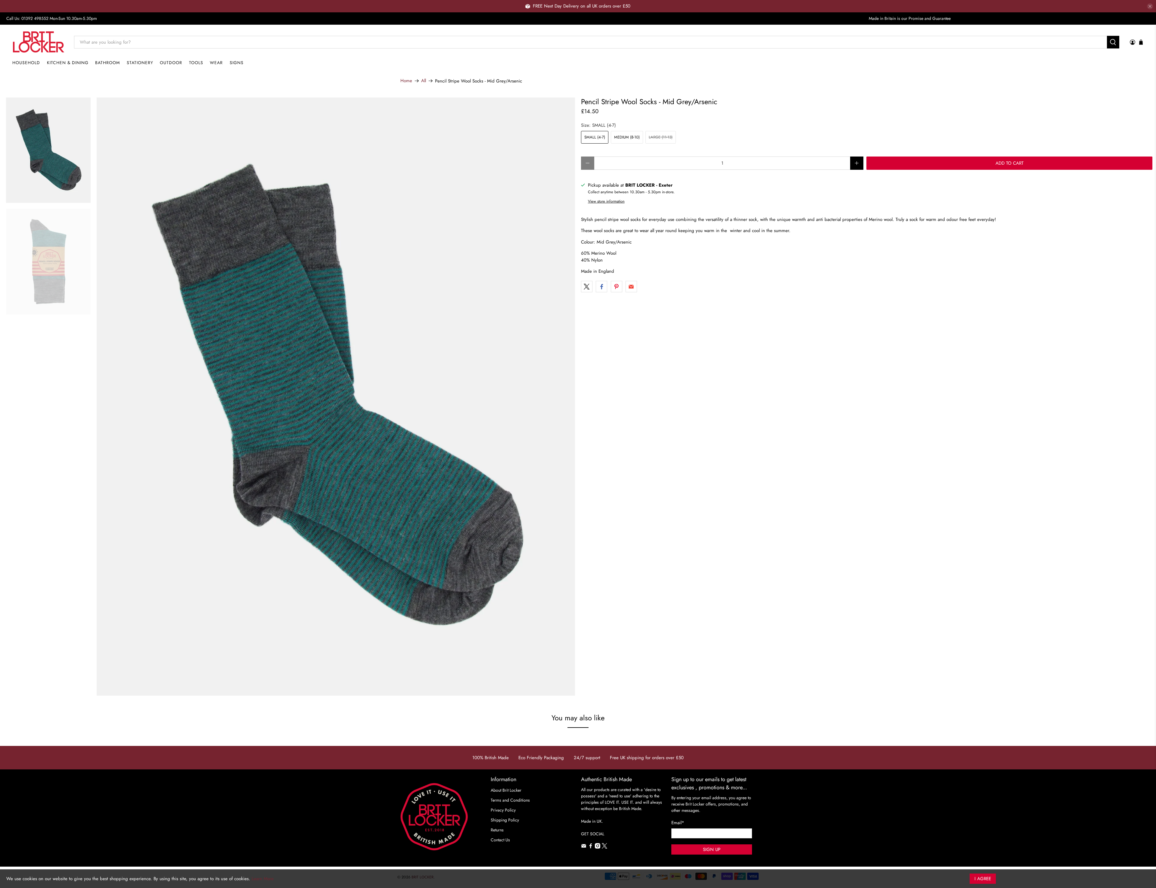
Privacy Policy (503, 810)
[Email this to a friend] (631, 286)
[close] (1150, 6)
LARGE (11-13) (661, 137)
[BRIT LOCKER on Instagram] (597, 847)
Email (677, 822)
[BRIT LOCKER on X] (604, 847)
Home (406, 81)
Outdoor (171, 63)
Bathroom (107, 63)
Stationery (140, 63)
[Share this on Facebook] (601, 286)
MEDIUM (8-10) (627, 137)
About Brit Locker (506, 790)
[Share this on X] (586, 286)
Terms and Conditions (510, 800)
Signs (237, 63)
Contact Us (500, 840)
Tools (196, 63)
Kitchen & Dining (68, 63)
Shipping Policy (505, 820)
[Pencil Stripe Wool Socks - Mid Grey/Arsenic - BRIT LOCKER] (336, 397)
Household (26, 63)
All (423, 81)
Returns (497, 830)
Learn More (263, 878)
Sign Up (711, 849)
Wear (216, 63)
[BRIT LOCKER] (38, 42)
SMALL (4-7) (594, 137)
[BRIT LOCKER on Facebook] (590, 847)
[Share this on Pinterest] (616, 286)
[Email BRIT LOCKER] (583, 847)
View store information (606, 201)
